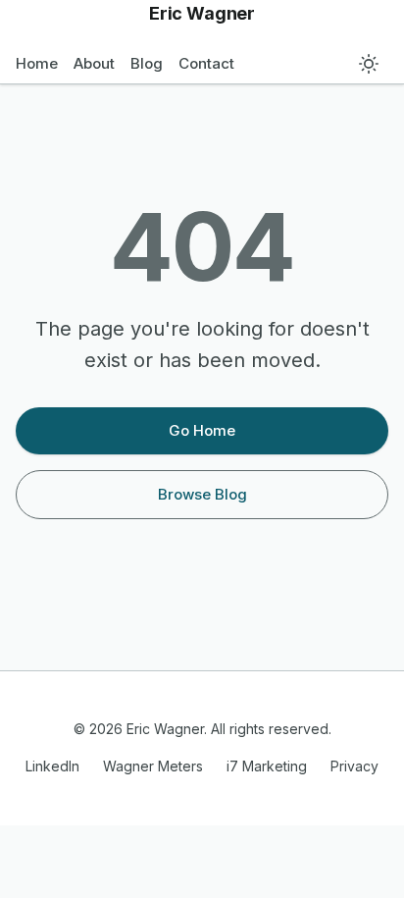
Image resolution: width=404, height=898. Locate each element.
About (94, 63)
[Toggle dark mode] (368, 63)
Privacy (354, 766)
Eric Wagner (202, 13)
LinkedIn (52, 766)
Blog (146, 63)
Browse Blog (202, 494)
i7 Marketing (267, 766)
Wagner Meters (153, 766)
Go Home (202, 430)
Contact (206, 63)
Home (37, 63)
